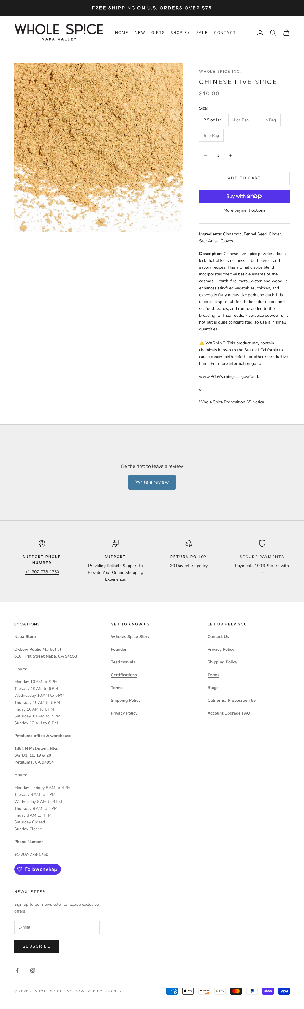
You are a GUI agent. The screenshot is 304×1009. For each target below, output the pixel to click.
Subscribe (36, 946)
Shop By (180, 32)
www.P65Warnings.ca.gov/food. (229, 376)
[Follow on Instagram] (33, 970)
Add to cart (244, 178)
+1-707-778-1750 (42, 572)
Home (122, 32)
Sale (202, 32)
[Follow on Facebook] (17, 970)
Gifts (158, 32)
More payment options (244, 210)
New (140, 32)
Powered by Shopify (98, 991)
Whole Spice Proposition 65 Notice (231, 402)
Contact (225, 32)
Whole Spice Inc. (220, 71)
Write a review (152, 482)
